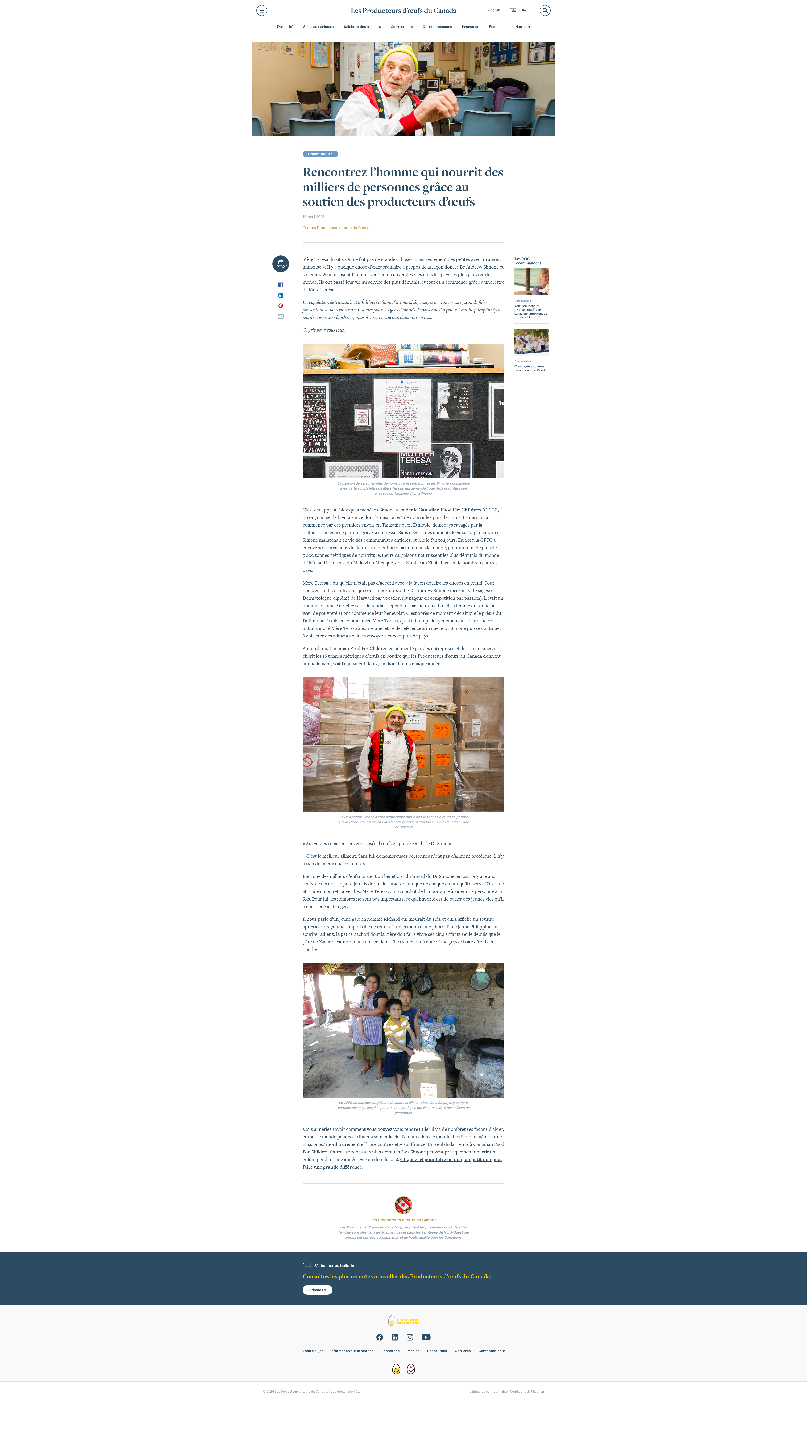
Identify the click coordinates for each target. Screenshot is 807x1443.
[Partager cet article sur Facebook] (280, 284)
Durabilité (285, 27)
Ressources (437, 1351)
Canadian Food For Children (449, 509)
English (494, 10)
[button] (301, 10)
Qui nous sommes (437, 27)
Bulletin (524, 10)
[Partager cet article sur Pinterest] (280, 305)
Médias (413, 1351)
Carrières (463, 1351)
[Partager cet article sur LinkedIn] (280, 295)
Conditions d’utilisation (527, 1391)
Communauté (402, 27)
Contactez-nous (492, 1351)
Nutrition (522, 27)
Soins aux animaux (318, 27)
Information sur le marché (352, 1351)
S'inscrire (317, 1290)
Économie (497, 27)
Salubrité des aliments (362, 27)
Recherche (390, 1351)
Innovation (470, 27)
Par (337, 227)
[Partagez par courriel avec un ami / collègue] (280, 316)
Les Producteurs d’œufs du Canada (403, 10)
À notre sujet (312, 1351)
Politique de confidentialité (488, 1391)
